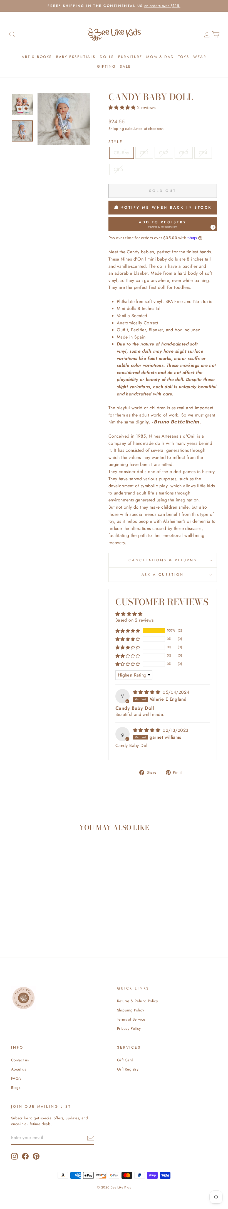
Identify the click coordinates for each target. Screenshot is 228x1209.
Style (115, 141)
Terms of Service (131, 1019)
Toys (183, 56)
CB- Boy (121, 153)
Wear (199, 56)
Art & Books (37, 56)
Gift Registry (127, 1069)
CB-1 (144, 153)
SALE (125, 66)
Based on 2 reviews (134, 620)
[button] (122, 107)
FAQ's (16, 1078)
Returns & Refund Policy (137, 1001)
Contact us (20, 1060)
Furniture (130, 56)
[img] (147, 692)
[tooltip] (212, 227)
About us (18, 1069)
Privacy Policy (129, 1028)
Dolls (107, 56)
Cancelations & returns (162, 560)
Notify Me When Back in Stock (166, 207)
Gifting (106, 66)
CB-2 (163, 153)
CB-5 (118, 169)
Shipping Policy (130, 1010)
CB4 (203, 153)
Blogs (15, 1087)
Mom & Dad (160, 56)
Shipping (116, 128)
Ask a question (163, 574)
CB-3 (184, 153)
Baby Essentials (76, 56)
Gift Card (125, 1060)
